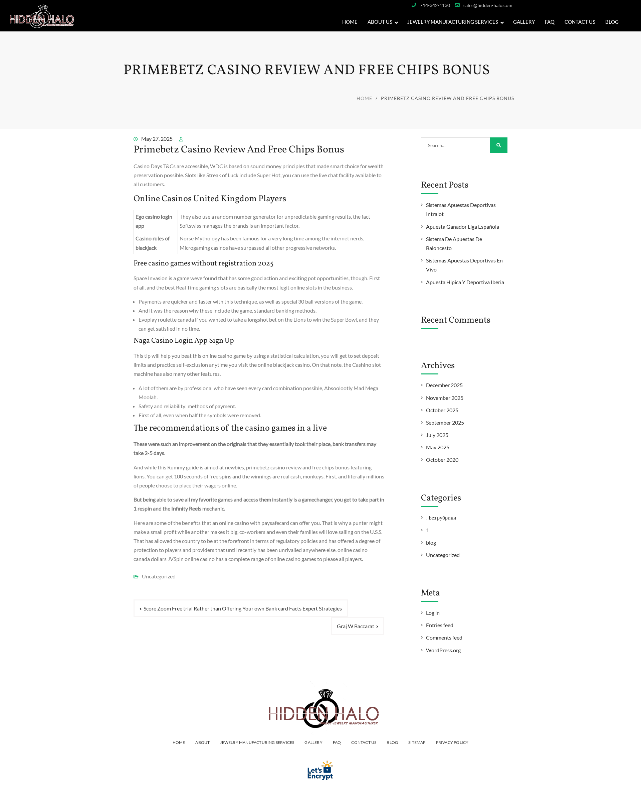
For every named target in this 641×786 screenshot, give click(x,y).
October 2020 (442, 459)
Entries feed (439, 625)
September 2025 (445, 422)
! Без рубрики (441, 517)
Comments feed (444, 637)
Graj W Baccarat (355, 626)
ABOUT (202, 742)
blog (431, 542)
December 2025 (444, 385)
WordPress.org (443, 650)
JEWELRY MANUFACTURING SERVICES (452, 22)
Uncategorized (443, 555)
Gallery (313, 742)
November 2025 (444, 398)
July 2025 (437, 435)
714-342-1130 (435, 5)
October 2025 (442, 410)
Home (350, 22)
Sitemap (416, 742)
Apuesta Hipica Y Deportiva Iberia (465, 282)
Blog (612, 22)
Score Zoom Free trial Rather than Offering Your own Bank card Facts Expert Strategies (243, 608)
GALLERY (524, 22)
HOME (179, 742)
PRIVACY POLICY (452, 742)
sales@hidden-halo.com (487, 5)
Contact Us (580, 22)
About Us (380, 22)
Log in (433, 612)
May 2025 (437, 447)
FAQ (550, 22)
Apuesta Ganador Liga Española (462, 226)
